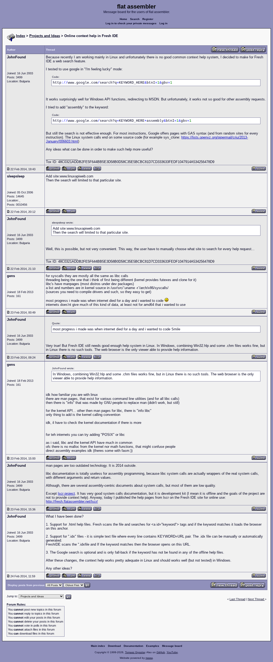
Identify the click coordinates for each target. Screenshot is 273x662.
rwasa (149, 657)
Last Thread (237, 599)
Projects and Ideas (44, 36)
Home (123, 19)
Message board (172, 645)
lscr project (66, 494)
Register (147, 19)
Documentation (133, 645)
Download (114, 645)
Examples (152, 645)
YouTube (172, 652)
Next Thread (256, 599)
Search (134, 19)
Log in (163, 23)
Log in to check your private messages (131, 23)
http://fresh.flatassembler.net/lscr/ (72, 501)
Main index (98, 645)
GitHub (160, 652)
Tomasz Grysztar (135, 652)
